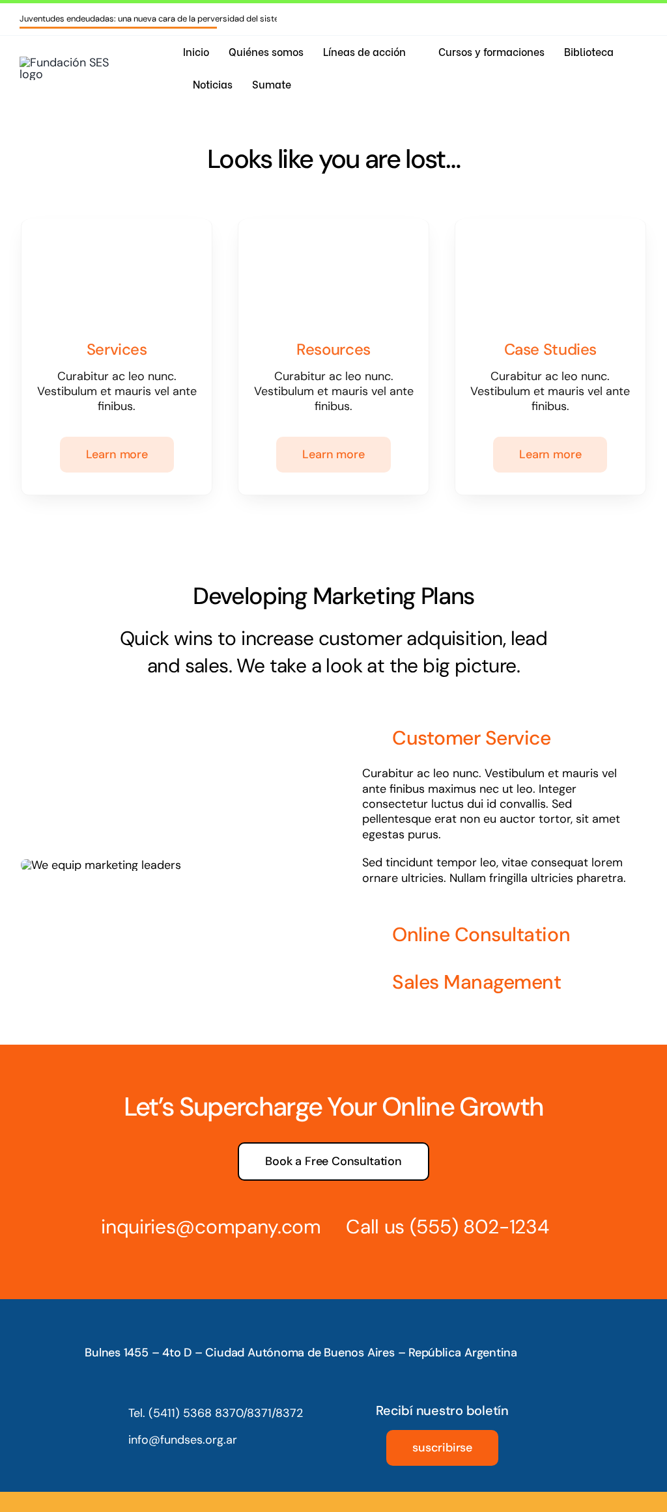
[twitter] (602, 19)
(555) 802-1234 (479, 1226)
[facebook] (581, 19)
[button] (496, 739)
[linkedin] (643, 19)
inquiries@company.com (211, 1226)
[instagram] (560, 19)
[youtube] (623, 19)
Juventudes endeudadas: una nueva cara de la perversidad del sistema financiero (175, 18)
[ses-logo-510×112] (68, 62)
